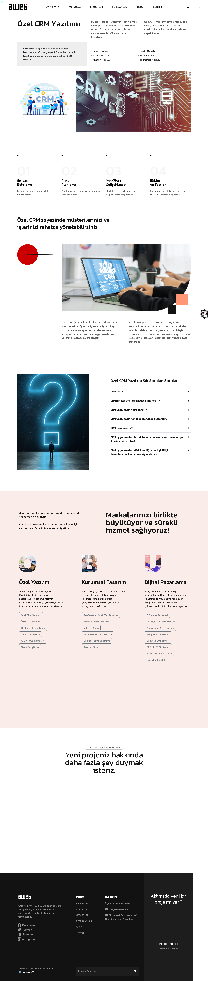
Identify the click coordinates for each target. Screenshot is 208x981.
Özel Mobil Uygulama (33, 628)
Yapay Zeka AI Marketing (160, 628)
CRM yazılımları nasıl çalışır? (128, 410)
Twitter (26, 930)
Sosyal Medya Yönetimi (97, 641)
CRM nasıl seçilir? (121, 428)
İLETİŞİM (80, 933)
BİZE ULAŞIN (167, 913)
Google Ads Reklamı (157, 634)
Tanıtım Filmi (91, 647)
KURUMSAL (82, 909)
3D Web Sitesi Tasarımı (96, 621)
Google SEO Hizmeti (157, 641)
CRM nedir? (117, 391)
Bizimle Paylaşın (102, 786)
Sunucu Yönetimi (30, 634)
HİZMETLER (82, 915)
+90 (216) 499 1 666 (119, 903)
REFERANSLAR (84, 921)
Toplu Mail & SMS (156, 660)
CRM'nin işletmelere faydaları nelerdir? (135, 400)
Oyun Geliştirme (30, 647)
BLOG (79, 927)
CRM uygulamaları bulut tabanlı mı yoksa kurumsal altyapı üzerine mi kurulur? (147, 439)
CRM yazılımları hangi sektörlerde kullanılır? (138, 419)
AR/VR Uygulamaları (32, 641)
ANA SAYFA (82, 903)
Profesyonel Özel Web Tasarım (101, 615)
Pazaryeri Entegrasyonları (160, 621)
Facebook (28, 925)
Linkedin (27, 934)
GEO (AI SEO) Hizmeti (158, 647)
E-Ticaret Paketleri (157, 615)
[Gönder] (135, 971)
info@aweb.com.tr (118, 909)
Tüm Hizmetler (102, 684)
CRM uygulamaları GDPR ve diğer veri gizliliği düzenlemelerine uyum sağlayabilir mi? (139, 452)
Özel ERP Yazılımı (31, 621)
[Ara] (192, 7)
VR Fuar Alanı (91, 628)
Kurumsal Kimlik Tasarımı (98, 634)
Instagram (28, 939)
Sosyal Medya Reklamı (159, 653)
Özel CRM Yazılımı (31, 615)
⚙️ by (26, 972)
